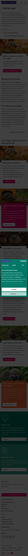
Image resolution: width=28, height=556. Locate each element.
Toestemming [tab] (5, 265)
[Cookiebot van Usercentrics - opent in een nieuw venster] (20, 261)
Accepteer (14, 289)
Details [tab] (14, 265)
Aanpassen (13, 293)
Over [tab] (23, 265)
